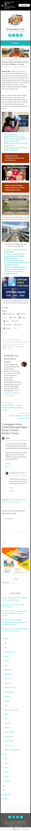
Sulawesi (7, 728)
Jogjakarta (7, 683)
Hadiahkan (24, 5)
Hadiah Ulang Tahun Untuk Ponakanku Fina (19, 416)
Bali (5, 647)
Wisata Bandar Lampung (12, 750)
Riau (5, 719)
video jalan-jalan (19, 346)
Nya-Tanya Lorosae (10, 134)
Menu (16, 43)
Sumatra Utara (9, 741)
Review (4, 754)
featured (4, 342)
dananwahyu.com (16, 29)
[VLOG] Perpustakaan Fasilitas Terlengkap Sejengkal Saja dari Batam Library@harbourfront (16, 262)
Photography (6, 794)
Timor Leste (8, 745)
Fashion (6, 763)
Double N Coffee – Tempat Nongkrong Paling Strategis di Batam (12, 406)
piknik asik (14, 344)
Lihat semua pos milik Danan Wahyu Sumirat (11, 393)
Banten (6, 656)
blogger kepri (17, 340)
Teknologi (7, 781)
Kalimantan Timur (10, 688)
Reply (7, 466)
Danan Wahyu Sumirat (20, 67)
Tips (3, 790)
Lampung (7, 696)
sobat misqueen (20, 71)
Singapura (14, 59)
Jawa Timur (7, 679)
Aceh (5, 643)
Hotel (6, 768)
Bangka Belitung (9, 652)
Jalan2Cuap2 (6, 59)
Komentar (21, 531)
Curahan (4, 799)
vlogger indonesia (7, 348)
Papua (6, 714)
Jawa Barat (7, 670)
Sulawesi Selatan (9, 732)
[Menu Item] (10, 35)
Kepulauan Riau (9, 692)
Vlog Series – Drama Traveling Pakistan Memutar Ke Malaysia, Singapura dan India (14, 256)
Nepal (6, 705)
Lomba (6, 772)
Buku (5, 759)
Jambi (6, 665)
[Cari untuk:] (15, 542)
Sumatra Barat (9, 736)
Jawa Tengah (8, 674)
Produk (6, 776)
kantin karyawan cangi (15, 342)
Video (20, 59)
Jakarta (6, 661)
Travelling (5, 639)
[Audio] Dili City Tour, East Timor (14, 137)
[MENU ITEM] (9, 817)
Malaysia (7, 701)
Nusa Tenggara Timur (11, 710)
